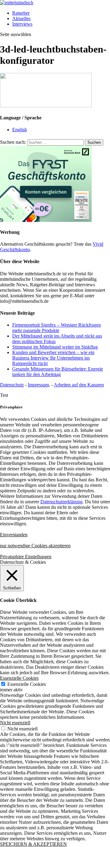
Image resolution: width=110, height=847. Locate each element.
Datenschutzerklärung (61, 501)
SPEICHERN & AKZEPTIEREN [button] (33, 844)
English (19, 129)
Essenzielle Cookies (26, 684)
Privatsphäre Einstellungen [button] (25, 556)
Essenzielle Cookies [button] (19, 678)
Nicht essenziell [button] (15, 722)
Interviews (22, 24)
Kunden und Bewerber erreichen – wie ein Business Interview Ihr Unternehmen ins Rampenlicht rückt (53, 358)
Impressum (38, 384)
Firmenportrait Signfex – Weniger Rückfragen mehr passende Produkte (56, 327)
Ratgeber (21, 13)
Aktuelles (21, 18)
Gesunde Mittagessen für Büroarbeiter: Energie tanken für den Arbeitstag (57, 371)
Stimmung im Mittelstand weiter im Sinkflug (55, 346)
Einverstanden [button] (14, 534)
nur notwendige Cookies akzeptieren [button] (35, 545)
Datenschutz (12, 384)
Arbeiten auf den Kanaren (79, 384)
